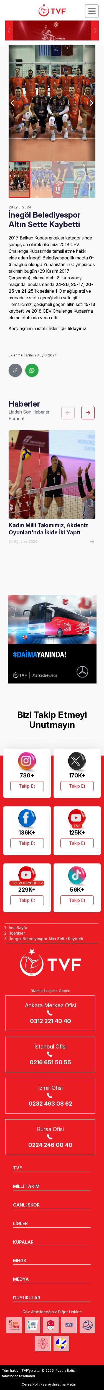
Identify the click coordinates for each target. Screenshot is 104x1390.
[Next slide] (91, 103)
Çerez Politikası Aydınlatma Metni (49, 1384)
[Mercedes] (52, 639)
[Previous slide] (13, 103)
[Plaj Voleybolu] (32, 1325)
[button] (95, 30)
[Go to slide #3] (63, 179)
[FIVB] (69, 1325)
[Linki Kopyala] (15, 370)
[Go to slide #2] (41, 179)
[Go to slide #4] (84, 179)
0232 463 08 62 (50, 1103)
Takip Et (27, 786)
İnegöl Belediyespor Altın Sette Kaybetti (46, 938)
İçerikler (17, 933)
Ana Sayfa (18, 927)
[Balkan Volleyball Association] (87, 1325)
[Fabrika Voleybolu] (14, 1325)
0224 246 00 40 (50, 1145)
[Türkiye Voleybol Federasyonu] (52, 10)
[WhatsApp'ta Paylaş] (32, 370)
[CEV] (61, 1343)
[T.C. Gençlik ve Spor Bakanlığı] (43, 1343)
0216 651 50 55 (50, 1062)
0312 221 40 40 (50, 1021)
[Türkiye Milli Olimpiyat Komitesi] (51, 1325)
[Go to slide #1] (19, 179)
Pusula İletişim (66, 1370)
